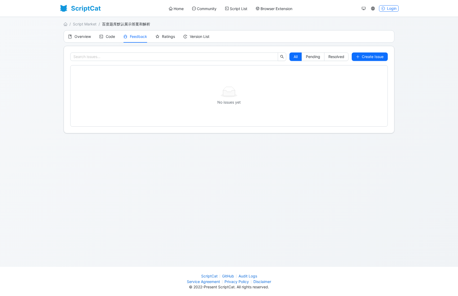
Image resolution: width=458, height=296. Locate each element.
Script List (238, 8)
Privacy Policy (236, 281)
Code (110, 36)
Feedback (138, 36)
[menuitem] (176, 8)
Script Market (84, 24)
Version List (199, 36)
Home (179, 8)
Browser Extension (276, 8)
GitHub (228, 276)
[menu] (231, 8)
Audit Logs (248, 276)
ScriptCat (209, 276)
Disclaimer (262, 281)
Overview (82, 36)
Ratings (168, 36)
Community (207, 8)
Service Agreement (203, 281)
